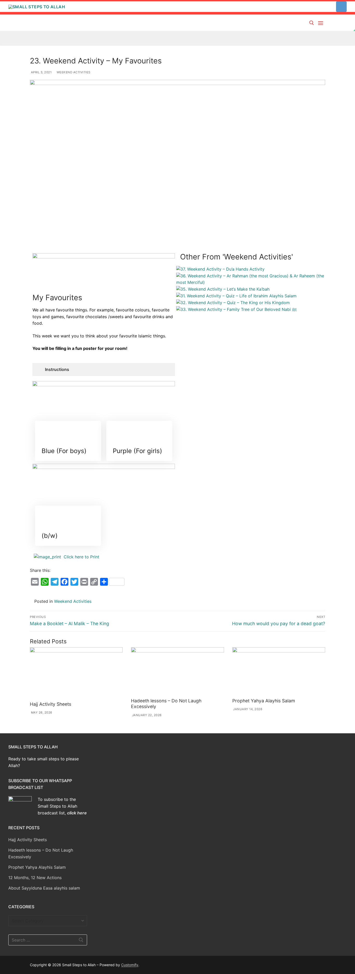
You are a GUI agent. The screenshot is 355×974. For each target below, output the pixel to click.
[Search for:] (47, 939)
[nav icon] (321, 22)
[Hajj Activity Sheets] (76, 673)
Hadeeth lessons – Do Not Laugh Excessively (40, 853)
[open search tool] (311, 23)
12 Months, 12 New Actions (35, 877)
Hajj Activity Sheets (50, 704)
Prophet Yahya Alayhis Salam (263, 700)
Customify (129, 965)
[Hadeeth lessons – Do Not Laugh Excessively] (177, 671)
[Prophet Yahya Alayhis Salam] (278, 671)
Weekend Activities (73, 72)
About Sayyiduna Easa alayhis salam (44, 888)
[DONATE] (341, 6)
